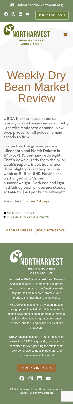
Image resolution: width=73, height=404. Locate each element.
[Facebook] (7, 15)
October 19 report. (37, 201)
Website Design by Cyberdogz (37, 392)
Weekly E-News (36, 217)
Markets (14, 217)
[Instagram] (14, 15)
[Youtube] (29, 15)
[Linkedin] (21, 15)
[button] (65, 34)
